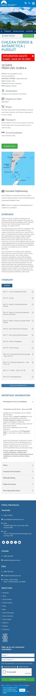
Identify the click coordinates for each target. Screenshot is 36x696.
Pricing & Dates (18, 31)
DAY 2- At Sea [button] (8, 298)
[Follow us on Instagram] (15, 542)
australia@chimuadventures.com (14, 519)
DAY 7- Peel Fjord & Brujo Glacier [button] (15, 335)
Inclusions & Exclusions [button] (11, 471)
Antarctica (5, 593)
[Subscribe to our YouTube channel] (19, 542)
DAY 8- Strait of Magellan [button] (12, 341)
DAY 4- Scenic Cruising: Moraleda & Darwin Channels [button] (16, 313)
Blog (3, 609)
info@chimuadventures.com (12, 576)
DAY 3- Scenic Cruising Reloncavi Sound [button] (15, 305)
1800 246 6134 (8, 556)
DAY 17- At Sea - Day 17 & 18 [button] (14, 370)
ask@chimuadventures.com (12, 560)
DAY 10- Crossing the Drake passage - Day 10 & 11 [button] (16, 355)
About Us (5, 623)
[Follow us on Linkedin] (11, 542)
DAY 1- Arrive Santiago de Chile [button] (14, 292)
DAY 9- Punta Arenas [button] (11, 348)
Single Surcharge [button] (9, 484)
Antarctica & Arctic (10, 667)
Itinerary (7, 31)
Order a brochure (7, 616)
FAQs (4, 606)
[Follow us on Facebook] (7, 542)
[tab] (18, 292)
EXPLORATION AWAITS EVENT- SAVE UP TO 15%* (17, 58)
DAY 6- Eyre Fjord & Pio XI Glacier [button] (15, 329)
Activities (29, 31)
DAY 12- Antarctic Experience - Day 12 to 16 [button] (16, 363)
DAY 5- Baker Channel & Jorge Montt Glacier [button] (16, 322)
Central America (7, 603)
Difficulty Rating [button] (9, 478)
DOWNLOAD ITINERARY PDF (18, 385)
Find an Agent (6, 619)
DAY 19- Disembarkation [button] (12, 377)
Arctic (4, 596)
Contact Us (5, 629)
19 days (7, 285)
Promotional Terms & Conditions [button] (15, 402)
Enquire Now (28, 36)
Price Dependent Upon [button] (11, 490)
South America (7, 599)
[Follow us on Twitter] (3, 542)
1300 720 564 (9, 36)
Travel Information (8, 613)
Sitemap (5, 626)
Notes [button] (5, 465)
